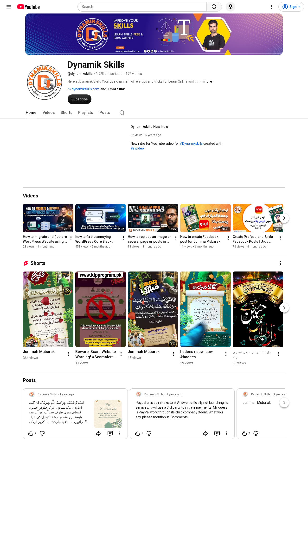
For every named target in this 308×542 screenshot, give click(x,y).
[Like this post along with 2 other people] (31, 433)
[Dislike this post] (42, 433)
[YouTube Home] (28, 6)
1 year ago (67, 394)
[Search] (214, 7)
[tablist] (154, 112)
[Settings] (272, 7)
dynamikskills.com (85, 89)
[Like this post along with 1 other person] (137, 433)
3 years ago (281, 394)
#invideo (137, 148)
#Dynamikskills (191, 143)
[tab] (31, 112)
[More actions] (71, 238)
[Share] (98, 433)
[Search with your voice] (230, 7)
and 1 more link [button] (112, 89)
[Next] (284, 218)
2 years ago (174, 394)
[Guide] (9, 7)
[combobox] (143, 7)
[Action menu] (120, 433)
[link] (75, 415)
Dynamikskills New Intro (149, 127)
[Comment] (110, 433)
